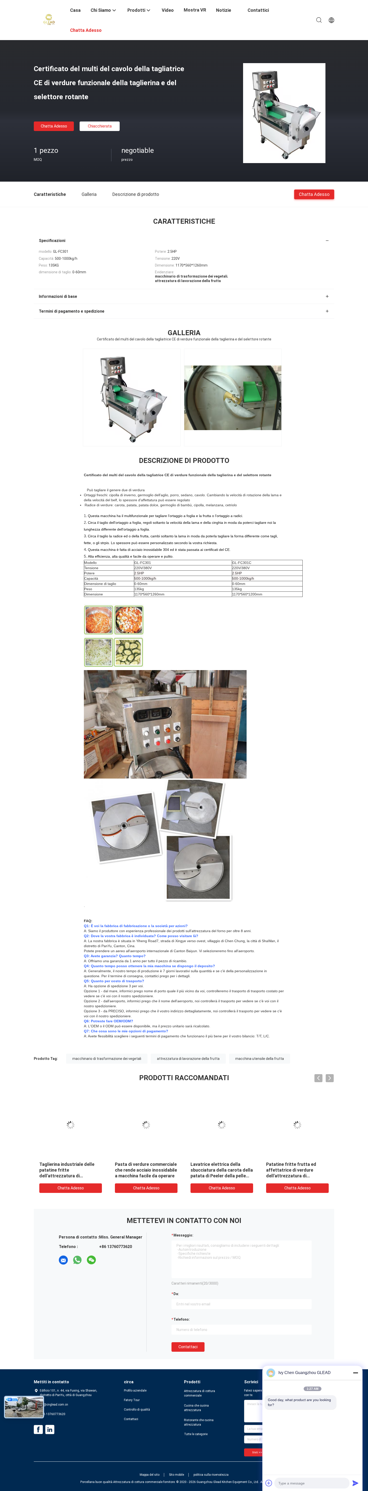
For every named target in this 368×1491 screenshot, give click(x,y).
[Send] (355, 1482)
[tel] (105, 1260)
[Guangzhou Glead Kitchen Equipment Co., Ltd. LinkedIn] (49, 1429)
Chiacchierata (100, 126)
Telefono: (181, 1319)
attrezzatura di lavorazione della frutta (188, 1059)
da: (176, 1294)
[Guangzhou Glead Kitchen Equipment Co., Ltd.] (49, 20)
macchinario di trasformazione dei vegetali (106, 1059)
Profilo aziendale (135, 1390)
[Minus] (355, 1373)
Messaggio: (183, 1235)
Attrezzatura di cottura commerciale (199, 1393)
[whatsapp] (77, 1260)
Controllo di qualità (137, 1409)
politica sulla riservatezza (211, 1474)
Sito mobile (176, 1474)
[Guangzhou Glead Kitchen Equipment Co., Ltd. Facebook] (38, 1429)
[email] (63, 1260)
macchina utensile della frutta (259, 1059)
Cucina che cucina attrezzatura (196, 1408)
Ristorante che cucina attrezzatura (199, 1422)
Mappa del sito (149, 1474)
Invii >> (257, 1452)
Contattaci (188, 1346)
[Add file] (268, 1482)
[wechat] (91, 1260)
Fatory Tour (132, 1400)
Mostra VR (195, 10)
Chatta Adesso (54, 126)
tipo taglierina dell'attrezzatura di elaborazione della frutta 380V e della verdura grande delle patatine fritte (295, 1176)
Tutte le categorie (196, 1434)
